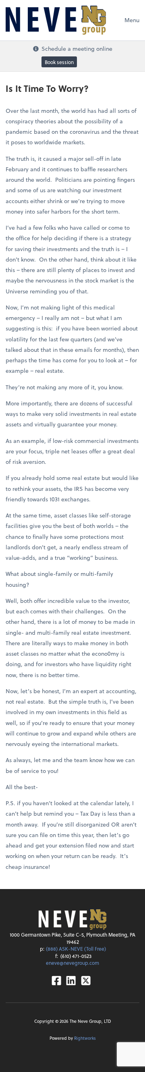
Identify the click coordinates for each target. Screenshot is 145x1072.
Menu (131, 20)
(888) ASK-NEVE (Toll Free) (76, 948)
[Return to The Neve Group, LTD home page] (56, 20)
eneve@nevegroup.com (72, 962)
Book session (59, 61)
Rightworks (85, 1038)
